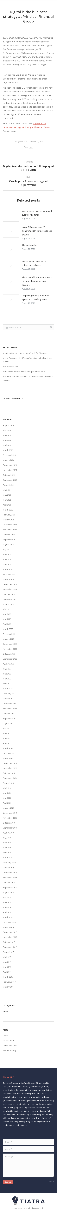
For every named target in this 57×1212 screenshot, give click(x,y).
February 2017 (9, 982)
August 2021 (8, 723)
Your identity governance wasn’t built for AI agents (37, 213)
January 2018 (8, 927)
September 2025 (10, 480)
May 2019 (7, 847)
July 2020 (7, 788)
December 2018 (10, 872)
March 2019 (8, 857)
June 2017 (7, 962)
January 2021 (8, 758)
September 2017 (10, 947)
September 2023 (10, 599)
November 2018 (10, 877)
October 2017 (9, 942)
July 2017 (7, 957)
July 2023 (7, 609)
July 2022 (7, 668)
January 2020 (8, 808)
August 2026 (8, 425)
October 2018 (9, 882)
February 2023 (9, 634)
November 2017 (10, 937)
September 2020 (10, 778)
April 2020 (7, 803)
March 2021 (8, 748)
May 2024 (7, 559)
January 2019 (8, 867)
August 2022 (8, 663)
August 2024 (8, 544)
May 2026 (7, 440)
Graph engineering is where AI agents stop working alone (36, 297)
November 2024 (10, 529)
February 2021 (9, 753)
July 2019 (7, 837)
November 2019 (10, 818)
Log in (5, 1035)
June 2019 (7, 842)
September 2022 (10, 659)
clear (50, 1181)
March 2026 (8, 450)
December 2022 (10, 644)
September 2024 (10, 539)
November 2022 (10, 649)
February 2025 (9, 514)
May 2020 (7, 798)
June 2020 (7, 793)
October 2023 (9, 594)
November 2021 (10, 708)
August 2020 (8, 783)
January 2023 (8, 639)
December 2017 (10, 932)
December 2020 (10, 763)
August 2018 (8, 892)
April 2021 (7, 743)
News (24, 141)
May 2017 (7, 967)
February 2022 (9, 693)
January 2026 (8, 460)
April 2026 (7, 445)
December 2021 (10, 703)
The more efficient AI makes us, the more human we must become (37, 281)
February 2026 (9, 455)
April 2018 (7, 912)
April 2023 (7, 624)
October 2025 (9, 475)
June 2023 (7, 614)
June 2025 (7, 495)
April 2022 (7, 683)
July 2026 (7, 430)
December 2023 (10, 584)
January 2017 (8, 986)
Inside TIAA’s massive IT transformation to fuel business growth (37, 231)
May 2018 (7, 907)
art (31, 147)
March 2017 (8, 977)
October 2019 (9, 822)
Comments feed (10, 1045)
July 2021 (7, 728)
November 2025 (10, 470)
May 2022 (7, 678)
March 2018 (8, 917)
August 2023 (8, 604)
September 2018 (10, 887)
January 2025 (8, 519)
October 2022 (9, 654)
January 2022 (8, 698)
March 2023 (8, 629)
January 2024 (8, 579)
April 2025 (7, 504)
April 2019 (7, 852)
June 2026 (7, 435)
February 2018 (9, 922)
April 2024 (7, 564)
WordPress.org (9, 1050)
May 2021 (7, 738)
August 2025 (8, 485)
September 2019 (10, 827)
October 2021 (9, 713)
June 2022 (7, 673)
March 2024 (8, 569)
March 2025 (8, 509)
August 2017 (8, 952)
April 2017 (7, 972)
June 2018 (7, 902)
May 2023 (7, 619)
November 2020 (10, 768)
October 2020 (9, 773)
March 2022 (8, 688)
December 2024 (10, 524)
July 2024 (7, 549)
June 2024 (7, 554)
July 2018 (7, 897)
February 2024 (9, 574)
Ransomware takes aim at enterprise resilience (34, 263)
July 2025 (7, 490)
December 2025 (10, 465)
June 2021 (7, 733)
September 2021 (10, 718)
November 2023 (10, 589)
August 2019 (8, 832)
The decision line (30, 245)
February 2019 (9, 862)
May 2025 (7, 500)
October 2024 (9, 534)
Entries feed (8, 1040)
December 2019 (10, 813)
